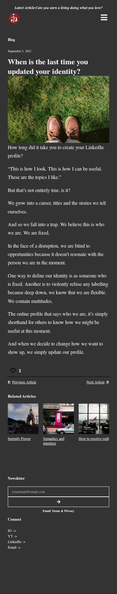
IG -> (12, 530)
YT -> (12, 535)
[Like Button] (13, 371)
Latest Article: (25, 7)
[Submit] (58, 502)
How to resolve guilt (94, 438)
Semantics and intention (53, 440)
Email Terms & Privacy (58, 511)
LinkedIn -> (17, 541)
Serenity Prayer (19, 438)
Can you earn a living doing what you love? (69, 7)
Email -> (14, 547)
